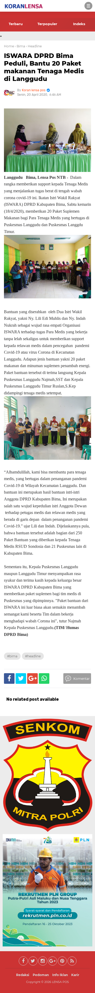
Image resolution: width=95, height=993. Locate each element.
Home (9, 46)
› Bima (20, 46)
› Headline (34, 46)
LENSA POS (60, 982)
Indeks (79, 24)
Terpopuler (47, 24)
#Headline (33, 656)
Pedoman (41, 975)
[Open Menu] (88, 6)
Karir (75, 975)
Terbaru (16, 24)
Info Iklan (60, 975)
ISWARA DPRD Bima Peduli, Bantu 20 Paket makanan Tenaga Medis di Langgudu (44, 67)
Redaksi (22, 975)
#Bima (12, 656)
